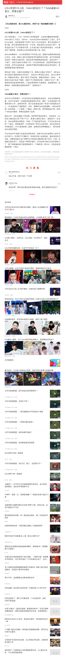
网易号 (12, 2)
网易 (6, 2)
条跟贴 (32, 194)
